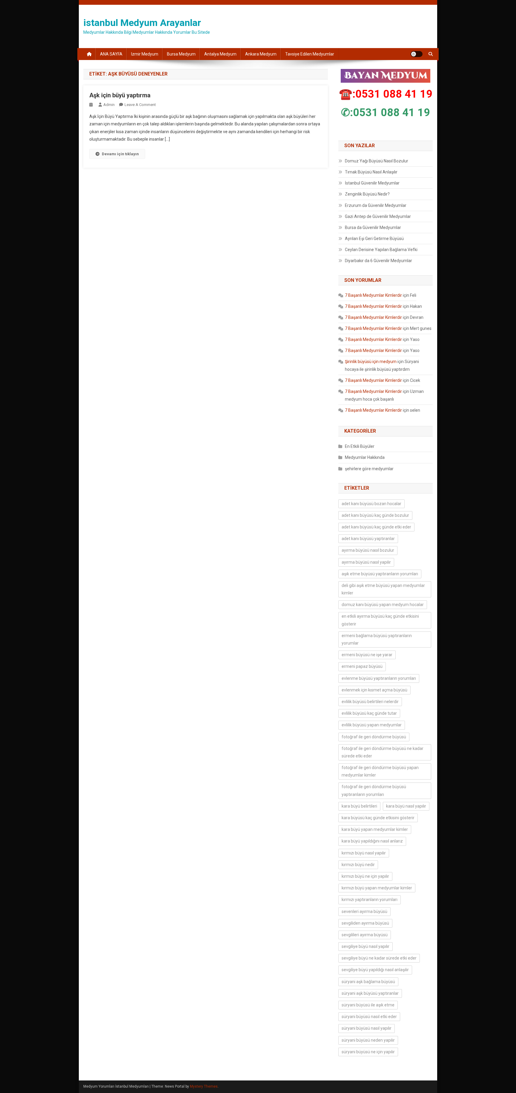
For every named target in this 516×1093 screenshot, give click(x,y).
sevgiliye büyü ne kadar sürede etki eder (379, 958)
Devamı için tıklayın (120, 154)
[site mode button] (417, 54)
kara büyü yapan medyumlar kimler (375, 829)
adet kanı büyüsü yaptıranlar (368, 538)
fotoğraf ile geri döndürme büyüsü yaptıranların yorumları (374, 790)
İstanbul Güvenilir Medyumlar (372, 183)
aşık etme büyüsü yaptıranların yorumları (380, 573)
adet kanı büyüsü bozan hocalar (371, 503)
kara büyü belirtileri (359, 806)
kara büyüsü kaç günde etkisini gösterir (378, 817)
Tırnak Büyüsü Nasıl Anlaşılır (371, 172)
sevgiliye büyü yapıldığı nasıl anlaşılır (375, 969)
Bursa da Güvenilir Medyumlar (373, 227)
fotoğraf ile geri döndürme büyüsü (374, 736)
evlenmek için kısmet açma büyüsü (374, 690)
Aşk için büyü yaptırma (119, 95)
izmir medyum (144, 54)
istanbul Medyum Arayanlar (142, 22)
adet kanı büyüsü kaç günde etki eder (376, 527)
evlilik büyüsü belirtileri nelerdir (370, 701)
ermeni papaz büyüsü (362, 666)
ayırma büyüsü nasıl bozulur (368, 550)
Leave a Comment (140, 104)
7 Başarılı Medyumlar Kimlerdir (373, 295)
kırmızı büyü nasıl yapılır (364, 853)
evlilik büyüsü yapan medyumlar (372, 724)
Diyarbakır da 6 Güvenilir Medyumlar (378, 260)
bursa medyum (181, 54)
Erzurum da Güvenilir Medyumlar (375, 205)
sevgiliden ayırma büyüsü (365, 923)
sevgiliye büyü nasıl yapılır (365, 946)
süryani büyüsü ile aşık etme (368, 1005)
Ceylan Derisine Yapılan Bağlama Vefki (381, 249)
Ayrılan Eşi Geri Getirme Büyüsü (374, 238)
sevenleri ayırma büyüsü (364, 911)
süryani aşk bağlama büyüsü (368, 981)
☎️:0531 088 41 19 (385, 94)
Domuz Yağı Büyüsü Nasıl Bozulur (376, 161)
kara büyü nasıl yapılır (406, 806)
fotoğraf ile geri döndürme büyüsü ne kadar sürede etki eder (382, 752)
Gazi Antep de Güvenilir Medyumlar (378, 216)
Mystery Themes (204, 1086)
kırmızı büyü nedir (358, 864)
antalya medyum (220, 54)
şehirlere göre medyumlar (369, 468)
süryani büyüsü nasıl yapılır (366, 1028)
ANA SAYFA (111, 54)
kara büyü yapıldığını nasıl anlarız (372, 841)
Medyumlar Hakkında (365, 457)
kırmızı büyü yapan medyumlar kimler (377, 888)
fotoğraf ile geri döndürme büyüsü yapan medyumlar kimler (380, 771)
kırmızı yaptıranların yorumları (369, 899)
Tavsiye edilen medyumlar (309, 54)
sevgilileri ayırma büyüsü (365, 934)
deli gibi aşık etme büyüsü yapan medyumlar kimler (383, 589)
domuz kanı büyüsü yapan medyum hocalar (383, 604)
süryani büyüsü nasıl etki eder (369, 1016)
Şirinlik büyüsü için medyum (371, 361)
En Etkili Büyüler (359, 446)
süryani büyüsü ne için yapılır (368, 1051)
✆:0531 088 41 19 (385, 112)
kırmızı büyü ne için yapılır (365, 876)
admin (109, 104)
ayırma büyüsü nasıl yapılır (366, 562)
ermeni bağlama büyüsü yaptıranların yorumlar (377, 639)
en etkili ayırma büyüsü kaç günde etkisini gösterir (380, 620)
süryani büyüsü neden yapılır (368, 1040)
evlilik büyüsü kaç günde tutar (369, 713)
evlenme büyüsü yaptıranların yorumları (379, 678)
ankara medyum (261, 54)
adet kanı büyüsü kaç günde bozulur (375, 515)
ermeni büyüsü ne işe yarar (367, 654)
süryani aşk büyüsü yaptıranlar (370, 993)
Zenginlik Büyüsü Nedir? (367, 194)
